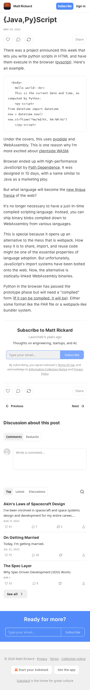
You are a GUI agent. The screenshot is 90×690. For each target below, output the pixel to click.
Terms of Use (66, 365)
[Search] (82, 491)
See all (12, 594)
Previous (17, 406)
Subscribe (65, 6)
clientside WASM (53, 151)
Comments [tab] (14, 437)
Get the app (66, 670)
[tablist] (22, 436)
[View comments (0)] (18, 39)
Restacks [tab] (32, 437)
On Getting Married (21, 537)
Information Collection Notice (48, 369)
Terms (54, 659)
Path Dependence (44, 167)
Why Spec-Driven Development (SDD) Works (37, 572)
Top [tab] (8, 492)
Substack (23, 681)
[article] (45, 515)
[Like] (7, 39)
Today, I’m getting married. (23, 543)
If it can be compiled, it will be (40, 298)
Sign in (81, 6)
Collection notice (73, 659)
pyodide (60, 139)
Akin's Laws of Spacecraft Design (34, 504)
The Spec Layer (17, 566)
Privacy (42, 659)
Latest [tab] (20, 492)
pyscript (63, 62)
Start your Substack (33, 670)
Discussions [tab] (37, 492)
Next (75, 406)
